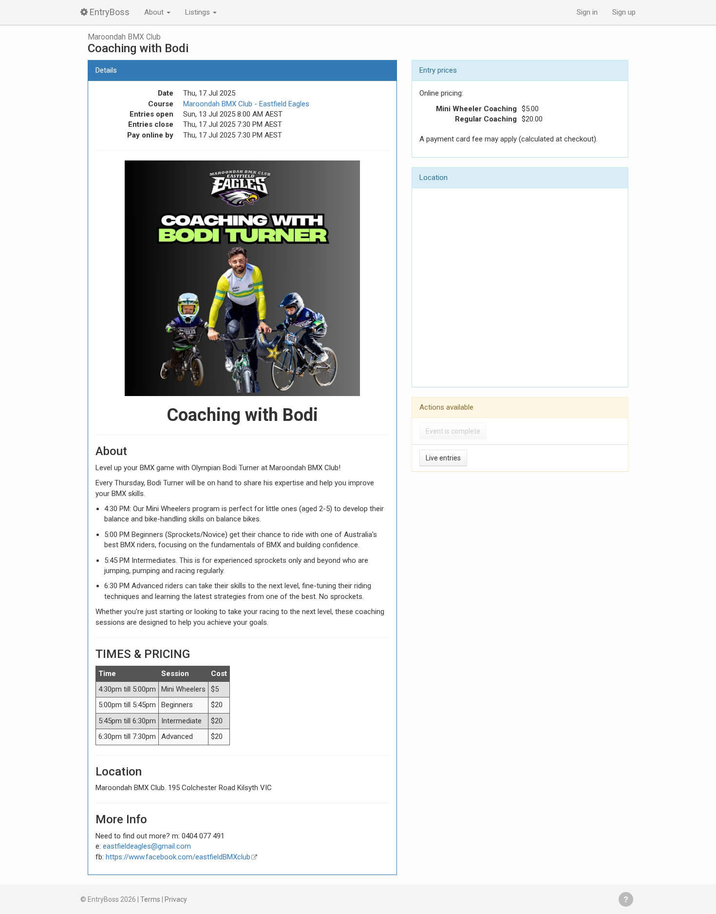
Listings (198, 12)
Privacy (176, 899)
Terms (150, 899)
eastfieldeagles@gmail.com (147, 846)
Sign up (624, 12)
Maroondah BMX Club (124, 37)
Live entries (443, 458)
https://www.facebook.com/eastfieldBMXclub (178, 857)
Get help (626, 899)
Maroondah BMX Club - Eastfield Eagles (246, 103)
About (155, 12)
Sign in (587, 12)
